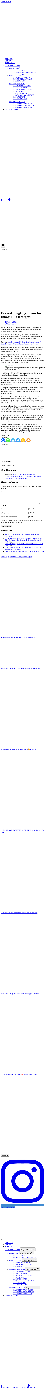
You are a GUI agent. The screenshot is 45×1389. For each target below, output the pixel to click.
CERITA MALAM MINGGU (23, 95)
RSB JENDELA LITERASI (22, 79)
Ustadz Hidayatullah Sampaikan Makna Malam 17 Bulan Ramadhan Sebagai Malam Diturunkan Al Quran (21, 343)
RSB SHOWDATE (19, 91)
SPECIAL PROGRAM (17, 1288)
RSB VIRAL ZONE (20, 99)
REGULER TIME (15, 1260)
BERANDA (9, 59)
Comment (5, 505)
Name (31, 509)
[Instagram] (4, 201)
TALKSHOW (10, 63)
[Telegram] (18, 440)
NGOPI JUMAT (18, 81)
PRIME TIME (14, 1253)
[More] (29, 440)
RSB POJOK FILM (20, 87)
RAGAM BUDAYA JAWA (22, 107)
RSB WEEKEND (19, 97)
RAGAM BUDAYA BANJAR (23, 105)
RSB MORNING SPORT (22, 86)
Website (31, 516)
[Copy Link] (23, 440)
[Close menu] (2, 1239)
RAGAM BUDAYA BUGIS (23, 104)
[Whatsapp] (8, 440)
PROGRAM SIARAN (12, 1250)
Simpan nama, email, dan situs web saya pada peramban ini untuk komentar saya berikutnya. (21, 521)
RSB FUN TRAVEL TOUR (23, 89)
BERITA (8, 61)
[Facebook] (2, 201)
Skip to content (6, 2)
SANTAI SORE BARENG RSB (24, 72)
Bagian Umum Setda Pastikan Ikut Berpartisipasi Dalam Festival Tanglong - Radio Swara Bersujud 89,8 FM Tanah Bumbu (23, 476)
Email (31, 513)
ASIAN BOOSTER (20, 93)
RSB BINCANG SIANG (22, 77)
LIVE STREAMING (12, 109)
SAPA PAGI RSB (19, 70)
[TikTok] (9, 201)
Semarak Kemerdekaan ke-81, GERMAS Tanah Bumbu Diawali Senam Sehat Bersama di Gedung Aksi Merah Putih (23, 540)
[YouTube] (6, 201)
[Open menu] (3, 245)
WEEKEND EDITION (17, 1269)
